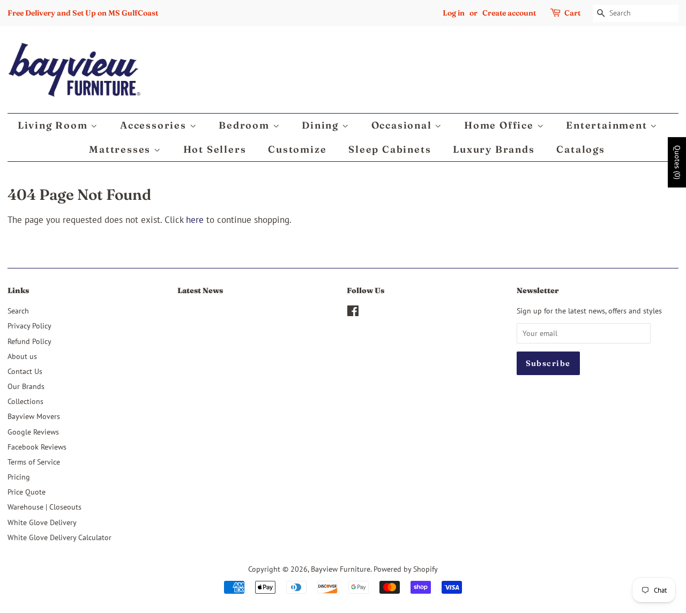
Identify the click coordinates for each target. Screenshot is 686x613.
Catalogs (580, 149)
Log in (454, 13)
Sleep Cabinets (389, 149)
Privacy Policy (29, 325)
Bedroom (245, 125)
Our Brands (26, 386)
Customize (297, 149)
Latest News (200, 290)
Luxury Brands (493, 149)
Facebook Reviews (37, 447)
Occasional (403, 125)
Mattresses (121, 149)
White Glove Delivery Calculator (59, 537)
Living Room (54, 125)
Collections (25, 401)
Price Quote (27, 492)
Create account (509, 13)
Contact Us (25, 371)
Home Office (500, 125)
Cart (572, 13)
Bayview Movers (34, 416)
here (195, 220)
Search (18, 310)
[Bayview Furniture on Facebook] (353, 313)
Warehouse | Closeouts (44, 507)
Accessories (155, 125)
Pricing (19, 477)
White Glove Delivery (42, 522)
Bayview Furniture (340, 569)
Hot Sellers (215, 149)
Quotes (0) (677, 162)
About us (22, 356)
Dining (322, 125)
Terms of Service (34, 462)
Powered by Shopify (406, 569)
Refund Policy (29, 341)
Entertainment (608, 125)
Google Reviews (33, 432)
